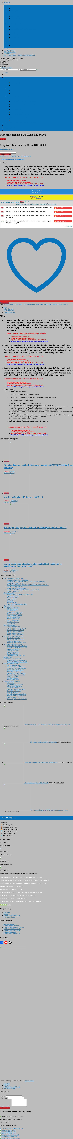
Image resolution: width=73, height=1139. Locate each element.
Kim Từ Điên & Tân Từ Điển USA (17, 660)
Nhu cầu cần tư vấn (5, 1106)
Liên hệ (6, 914)
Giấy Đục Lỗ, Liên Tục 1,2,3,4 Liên (17, 580)
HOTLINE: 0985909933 (23, 156)
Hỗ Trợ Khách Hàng (9, 50)
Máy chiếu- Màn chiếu (17, 37)
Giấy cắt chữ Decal (12, 687)
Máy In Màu (14, 10)
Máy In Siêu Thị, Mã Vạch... (15, 304)
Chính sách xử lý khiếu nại (11, 925)
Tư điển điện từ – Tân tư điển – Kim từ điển (23, 26)
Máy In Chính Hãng (9, 593)
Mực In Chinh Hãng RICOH (15, 634)
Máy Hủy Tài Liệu (12, 676)
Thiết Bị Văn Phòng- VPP (14, 24)
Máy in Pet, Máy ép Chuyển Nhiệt (17, 699)
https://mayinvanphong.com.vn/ (16, 180)
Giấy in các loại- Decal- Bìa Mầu (16, 668)
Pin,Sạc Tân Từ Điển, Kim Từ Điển (17, 662)
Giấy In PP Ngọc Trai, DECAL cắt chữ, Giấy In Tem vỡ (23, 589)
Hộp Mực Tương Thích (13, 626)
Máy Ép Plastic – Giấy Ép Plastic (16, 695)
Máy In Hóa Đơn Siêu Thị (14, 615)
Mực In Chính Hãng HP (14, 633)
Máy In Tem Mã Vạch (13, 617)
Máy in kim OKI (12, 602)
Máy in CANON (12, 598)
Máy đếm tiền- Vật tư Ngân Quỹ (16, 673)
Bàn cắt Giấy (11, 683)
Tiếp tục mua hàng (6, 1128)
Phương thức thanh (9, 924)
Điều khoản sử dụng (9, 917)
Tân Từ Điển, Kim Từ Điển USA (13, 659)
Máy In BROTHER (12, 20)
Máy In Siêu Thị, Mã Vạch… (12, 607)
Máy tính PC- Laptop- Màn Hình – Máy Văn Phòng (21, 47)
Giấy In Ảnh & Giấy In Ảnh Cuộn (13, 578)
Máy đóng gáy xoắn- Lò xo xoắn (20, 39)
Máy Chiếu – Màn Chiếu (14, 671)
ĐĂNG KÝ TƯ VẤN (7, 156)
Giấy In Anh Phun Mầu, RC (15, 586)
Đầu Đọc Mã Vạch (12, 609)
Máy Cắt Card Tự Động (14, 691)
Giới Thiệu (7, 912)
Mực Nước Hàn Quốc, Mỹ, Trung (16, 642)
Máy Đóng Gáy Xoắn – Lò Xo (16, 675)
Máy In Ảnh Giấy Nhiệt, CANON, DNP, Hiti (20, 594)
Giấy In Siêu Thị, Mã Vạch (15, 612)
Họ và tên (3, 1096)
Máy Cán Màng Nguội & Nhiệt (16, 689)
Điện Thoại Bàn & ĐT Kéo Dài (16, 667)
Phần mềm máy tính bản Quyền (16, 655)
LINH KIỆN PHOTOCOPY (15, 670)
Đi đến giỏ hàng (18, 1128)
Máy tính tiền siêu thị (29, 304)
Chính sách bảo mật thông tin (12, 915)
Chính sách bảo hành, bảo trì (12, 930)
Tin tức (6, 48)
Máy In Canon (11, 5)
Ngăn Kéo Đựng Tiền (13, 620)
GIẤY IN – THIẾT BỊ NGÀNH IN (17, 42)
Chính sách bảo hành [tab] (9, 312)
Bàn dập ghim (15, 32)
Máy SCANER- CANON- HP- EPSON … (19, 21)
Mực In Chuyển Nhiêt (13, 638)
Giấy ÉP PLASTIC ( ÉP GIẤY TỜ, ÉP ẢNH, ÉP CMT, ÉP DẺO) (29, 45)
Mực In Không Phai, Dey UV (15, 639)
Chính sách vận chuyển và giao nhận (14, 927)
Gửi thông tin (5, 1107)
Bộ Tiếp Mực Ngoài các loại (15, 684)
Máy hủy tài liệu (15, 40)
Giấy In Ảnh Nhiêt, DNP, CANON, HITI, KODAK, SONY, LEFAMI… (28, 585)
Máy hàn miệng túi (16, 34)
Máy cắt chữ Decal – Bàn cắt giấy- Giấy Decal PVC (25, 31)
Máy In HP (10, 13)
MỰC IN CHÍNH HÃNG (14, 23)
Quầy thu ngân (11, 623)
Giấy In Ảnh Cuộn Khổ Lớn (19, 44)
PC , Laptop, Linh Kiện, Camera (13, 644)
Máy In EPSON (11, 12)
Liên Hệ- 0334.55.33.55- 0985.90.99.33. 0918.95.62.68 (19, 55)
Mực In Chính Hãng (9, 625)
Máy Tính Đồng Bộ (12, 654)
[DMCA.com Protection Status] (5, 905)
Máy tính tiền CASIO (13, 679)
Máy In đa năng (15, 16)
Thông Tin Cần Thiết (9, 52)
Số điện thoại (3, 1098)
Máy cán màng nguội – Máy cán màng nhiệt (23, 29)
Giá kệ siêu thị (11, 610)
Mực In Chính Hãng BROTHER (16, 628)
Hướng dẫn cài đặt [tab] (9, 310)
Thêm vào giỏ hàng (6, 154)
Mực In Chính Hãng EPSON (15, 631)
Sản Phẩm (6, 4)
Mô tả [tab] (5, 307)
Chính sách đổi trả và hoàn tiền (12, 929)
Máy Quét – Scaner (12, 678)
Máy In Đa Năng (15, 7)
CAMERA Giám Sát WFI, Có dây (17, 647)
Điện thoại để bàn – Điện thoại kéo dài (21, 36)
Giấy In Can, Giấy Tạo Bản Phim (16, 588)
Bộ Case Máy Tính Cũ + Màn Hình (17, 646)
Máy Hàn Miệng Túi (13, 697)
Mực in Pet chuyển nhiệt (14, 641)
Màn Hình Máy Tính (13, 652)
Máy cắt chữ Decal (12, 692)
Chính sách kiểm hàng (10, 932)
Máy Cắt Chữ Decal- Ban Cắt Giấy (17, 694)
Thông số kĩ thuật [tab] (8, 309)
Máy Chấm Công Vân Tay (14, 614)
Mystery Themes (29, 1080)
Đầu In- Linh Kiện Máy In (14, 686)
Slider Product (8, 657)
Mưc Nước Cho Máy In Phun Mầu (13, 636)
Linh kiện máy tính (12, 650)
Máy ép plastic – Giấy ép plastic (20, 28)
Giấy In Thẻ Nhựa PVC (14, 591)
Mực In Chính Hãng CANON (15, 630)
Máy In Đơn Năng (16, 8)
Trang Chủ (7, 2)
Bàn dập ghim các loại (13, 665)
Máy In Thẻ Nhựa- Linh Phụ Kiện (17, 604)
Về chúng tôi (7, 53)
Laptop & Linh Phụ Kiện (14, 649)
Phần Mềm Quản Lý (13, 622)
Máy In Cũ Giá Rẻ (9, 606)
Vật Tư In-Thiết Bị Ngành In (60, 304)
